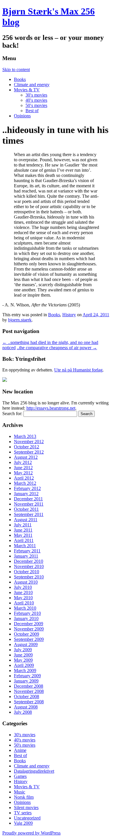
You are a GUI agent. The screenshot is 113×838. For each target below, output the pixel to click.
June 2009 (23, 654)
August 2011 (25, 519)
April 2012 (24, 478)
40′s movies (36, 100)
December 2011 (28, 498)
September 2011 (28, 514)
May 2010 (23, 597)
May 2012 (23, 472)
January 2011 (26, 556)
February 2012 (27, 488)
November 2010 (29, 566)
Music (19, 791)
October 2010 (26, 571)
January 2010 (26, 618)
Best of (32, 110)
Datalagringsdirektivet (34, 771)
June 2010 (23, 592)
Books (20, 79)
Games (20, 776)
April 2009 (24, 665)
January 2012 (26, 493)
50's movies (24, 745)
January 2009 (26, 680)
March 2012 (25, 483)
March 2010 (25, 608)
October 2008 (26, 696)
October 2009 (26, 634)
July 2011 (23, 524)
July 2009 (23, 649)
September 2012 (29, 451)
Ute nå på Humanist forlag (78, 369)
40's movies (24, 739)
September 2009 (29, 639)
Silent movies (26, 807)
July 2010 (23, 587)
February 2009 (27, 675)
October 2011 (26, 509)
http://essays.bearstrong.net (50, 408)
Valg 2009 (23, 823)
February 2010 (27, 613)
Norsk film (24, 797)
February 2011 (27, 550)
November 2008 (29, 691)
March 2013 (25, 436)
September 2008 (29, 701)
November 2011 (28, 504)
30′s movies (36, 95)
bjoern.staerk (20, 319)
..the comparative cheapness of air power (57, 347)
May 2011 (23, 535)
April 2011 (24, 540)
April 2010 (24, 602)
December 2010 (28, 561)
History (69, 314)
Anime (20, 750)
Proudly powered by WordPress (31, 832)
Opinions (22, 115)
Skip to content (16, 69)
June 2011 (23, 530)
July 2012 (23, 462)
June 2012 (23, 467)
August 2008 (26, 706)
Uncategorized (27, 817)
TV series (23, 812)
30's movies (24, 734)
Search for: (12, 413)
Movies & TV (27, 89)
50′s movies (36, 105)
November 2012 (29, 441)
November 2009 (29, 628)
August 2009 (26, 644)
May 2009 (23, 660)
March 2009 (25, 670)
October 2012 (26, 446)
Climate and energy (32, 84)
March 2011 (25, 545)
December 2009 (28, 623)
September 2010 (29, 576)
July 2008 (23, 712)
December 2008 (28, 686)
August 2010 (26, 582)
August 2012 (26, 457)
